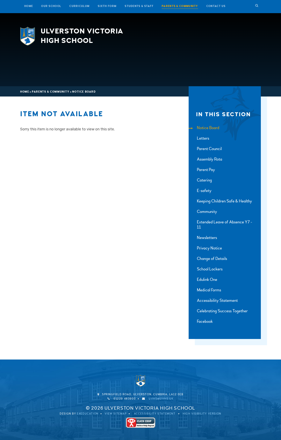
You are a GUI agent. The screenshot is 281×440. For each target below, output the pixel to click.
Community (207, 211)
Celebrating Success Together (222, 311)
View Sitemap (116, 413)
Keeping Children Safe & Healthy (224, 201)
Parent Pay (206, 169)
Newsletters (207, 237)
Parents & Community (50, 91)
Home (24, 91)
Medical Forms (209, 290)
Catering (204, 180)
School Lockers (210, 269)
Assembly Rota (209, 159)
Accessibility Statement (217, 300)
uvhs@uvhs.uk (161, 398)
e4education (88, 413)
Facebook (205, 321)
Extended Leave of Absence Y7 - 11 (224, 224)
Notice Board (84, 91)
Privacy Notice (209, 248)
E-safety (204, 190)
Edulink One (207, 279)
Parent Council (209, 148)
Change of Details (212, 258)
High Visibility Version (202, 413)
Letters (203, 138)
